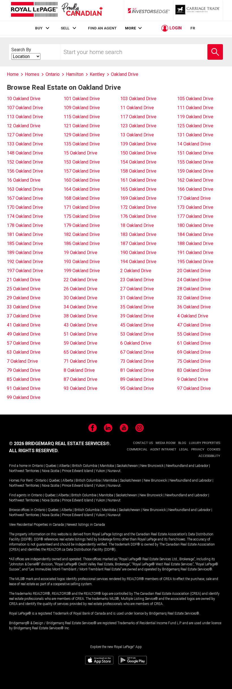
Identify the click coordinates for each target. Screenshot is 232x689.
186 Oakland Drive (82, 243)
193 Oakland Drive (82, 261)
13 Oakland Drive (137, 135)
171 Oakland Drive (82, 207)
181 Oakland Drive (25, 234)
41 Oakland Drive (23, 325)
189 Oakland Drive (25, 252)
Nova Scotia (50, 471)
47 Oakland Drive (194, 325)
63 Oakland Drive (23, 352)
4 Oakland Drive (192, 316)
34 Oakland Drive (80, 307)
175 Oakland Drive (82, 216)
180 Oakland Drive (195, 225)
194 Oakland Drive (138, 261)
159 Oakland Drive (195, 171)
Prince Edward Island (77, 471)
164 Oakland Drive (82, 189)
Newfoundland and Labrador (187, 466)
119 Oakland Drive (195, 116)
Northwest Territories (24, 471)
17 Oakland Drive (194, 198)
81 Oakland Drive (137, 370)
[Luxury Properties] (198, 10)
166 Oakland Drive (195, 189)
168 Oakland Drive (82, 198)
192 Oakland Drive (25, 261)
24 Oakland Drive (194, 279)
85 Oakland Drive (23, 379)
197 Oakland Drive (25, 270)
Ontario (37, 466)
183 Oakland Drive (138, 234)
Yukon (100, 471)
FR (192, 28)
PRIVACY (197, 449)
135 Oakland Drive (82, 144)
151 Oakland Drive (195, 153)
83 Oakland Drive (194, 370)
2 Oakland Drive (135, 270)
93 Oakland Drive (80, 388)
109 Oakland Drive (82, 107)
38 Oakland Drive (80, 316)
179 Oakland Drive (82, 225)
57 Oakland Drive (23, 343)
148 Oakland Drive (25, 153)
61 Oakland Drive (194, 343)
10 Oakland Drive (23, 98)
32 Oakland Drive (194, 298)
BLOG (182, 443)
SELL (65, 28)
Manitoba (107, 466)
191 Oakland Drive (195, 252)
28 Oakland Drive (194, 288)
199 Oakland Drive (82, 270)
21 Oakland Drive (23, 279)
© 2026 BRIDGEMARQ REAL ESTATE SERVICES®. (60, 443)
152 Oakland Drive (25, 162)
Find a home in (20, 466)
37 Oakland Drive (23, 316)
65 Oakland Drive (80, 352)
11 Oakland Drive (137, 107)
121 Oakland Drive (82, 125)
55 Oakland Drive (194, 334)
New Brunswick (152, 466)
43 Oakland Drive (80, 325)
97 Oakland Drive (194, 388)
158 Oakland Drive (138, 171)
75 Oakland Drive (194, 361)
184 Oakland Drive (195, 234)
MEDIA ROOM (165, 443)
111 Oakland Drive (195, 107)
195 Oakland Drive (195, 261)
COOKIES (213, 449)
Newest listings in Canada (85, 525)
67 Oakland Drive (137, 352)
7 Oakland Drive (22, 361)
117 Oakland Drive (138, 116)
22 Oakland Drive (80, 279)
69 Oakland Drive (194, 352)
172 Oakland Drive (138, 207)
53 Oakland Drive (137, 334)
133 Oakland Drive (25, 144)
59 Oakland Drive (80, 343)
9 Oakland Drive (192, 379)
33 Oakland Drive (23, 307)
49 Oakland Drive (23, 334)
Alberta (64, 466)
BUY (38, 28)
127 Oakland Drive (25, 135)
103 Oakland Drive (138, 98)
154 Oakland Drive (138, 162)
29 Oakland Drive (23, 298)
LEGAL (183, 449)
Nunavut (114, 471)
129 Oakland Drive (82, 135)
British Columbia (84, 466)
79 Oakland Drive (23, 370)
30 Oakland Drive (80, 298)
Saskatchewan (127, 466)
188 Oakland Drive (195, 243)
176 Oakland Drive (138, 216)
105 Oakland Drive (195, 98)
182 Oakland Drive (82, 234)
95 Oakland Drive (137, 388)
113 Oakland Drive (25, 116)
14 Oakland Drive (194, 144)
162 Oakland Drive (195, 180)
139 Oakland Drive (138, 144)
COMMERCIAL (137, 449)
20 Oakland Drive (194, 270)
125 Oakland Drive (195, 125)
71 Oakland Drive (80, 361)
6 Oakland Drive (135, 343)
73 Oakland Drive (137, 361)
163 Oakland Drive (25, 189)
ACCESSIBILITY (209, 456)
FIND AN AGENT (102, 28)
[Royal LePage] (56, 10)
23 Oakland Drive (137, 279)
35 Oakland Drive (137, 307)
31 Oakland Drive (137, 298)
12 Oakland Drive (23, 125)
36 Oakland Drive (194, 307)
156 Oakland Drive (25, 171)
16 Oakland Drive (23, 180)
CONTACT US (143, 443)
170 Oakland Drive (25, 207)
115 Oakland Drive (82, 116)
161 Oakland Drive (138, 180)
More (130, 28)
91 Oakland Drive (23, 388)
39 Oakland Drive (137, 316)
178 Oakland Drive (25, 225)
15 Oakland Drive (80, 153)
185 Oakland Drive (25, 243)
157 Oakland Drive (82, 171)
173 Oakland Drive (195, 207)
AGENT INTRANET (163, 449)
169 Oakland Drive (138, 198)
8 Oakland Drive (79, 370)
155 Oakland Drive (195, 162)
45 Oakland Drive (137, 325)
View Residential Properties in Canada (36, 525)
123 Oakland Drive (138, 125)
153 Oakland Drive (82, 162)
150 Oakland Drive (138, 153)
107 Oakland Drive (25, 107)
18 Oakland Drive (137, 225)
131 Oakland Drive (195, 135)
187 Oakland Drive (138, 243)
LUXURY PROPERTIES (204, 443)
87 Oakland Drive (80, 379)
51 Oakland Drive (80, 334)
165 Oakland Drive (138, 189)
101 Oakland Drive (82, 98)
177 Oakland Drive (195, 216)
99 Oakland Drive (23, 397)
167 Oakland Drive (25, 198)
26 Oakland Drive (80, 288)
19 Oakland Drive (80, 252)
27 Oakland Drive (137, 288)
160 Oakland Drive (82, 180)
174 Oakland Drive (25, 216)
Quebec (51, 466)
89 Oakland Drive (137, 379)
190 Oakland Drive (138, 252)
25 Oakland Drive (23, 288)
